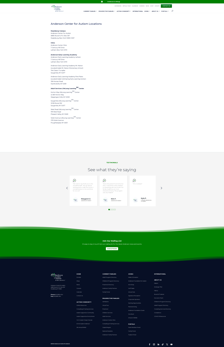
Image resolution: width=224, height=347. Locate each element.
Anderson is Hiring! (113, 1)
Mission (156, 283)
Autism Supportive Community (85, 312)
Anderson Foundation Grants (136, 310)
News (147, 6)
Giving (146, 11)
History (156, 290)
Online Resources (81, 305)
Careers (141, 6)
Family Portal (106, 292)
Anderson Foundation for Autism (137, 281)
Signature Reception (134, 295)
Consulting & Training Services (85, 309)
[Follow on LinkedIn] (158, 344)
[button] (66, 188)
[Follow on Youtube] (171, 344)
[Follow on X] (167, 344)
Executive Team (158, 298)
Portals (164, 11)
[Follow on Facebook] (149, 344)
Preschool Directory (108, 284)
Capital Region (106, 327)
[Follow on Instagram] (154, 344)
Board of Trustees (159, 294)
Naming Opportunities (134, 303)
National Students (107, 331)
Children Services (107, 312)
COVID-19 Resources (160, 316)
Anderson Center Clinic (108, 320)
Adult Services (106, 316)
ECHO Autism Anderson (83, 323)
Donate (157, 6)
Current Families (89, 11)
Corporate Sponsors (134, 299)
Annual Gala (131, 292)
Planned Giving (132, 306)
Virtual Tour (127, 6)
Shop (151, 6)
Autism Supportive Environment (85, 316)
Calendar (135, 6)
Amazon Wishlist (132, 317)
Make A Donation (133, 277)
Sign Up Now (112, 248)
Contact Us (166, 6)
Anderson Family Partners (109, 288)
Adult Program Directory (109, 277)
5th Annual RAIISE (81, 327)
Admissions (118, 6)
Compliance (157, 312)
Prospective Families (106, 11)
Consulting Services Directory (162, 309)
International (138, 11)
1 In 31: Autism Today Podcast (84, 320)
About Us (155, 11)
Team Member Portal (134, 327)
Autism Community (123, 11)
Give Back (131, 314)
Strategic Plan (158, 287)
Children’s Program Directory (110, 281)
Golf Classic (131, 288)
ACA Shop (131, 284)
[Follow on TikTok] (162, 344)
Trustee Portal (132, 334)
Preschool (105, 309)
